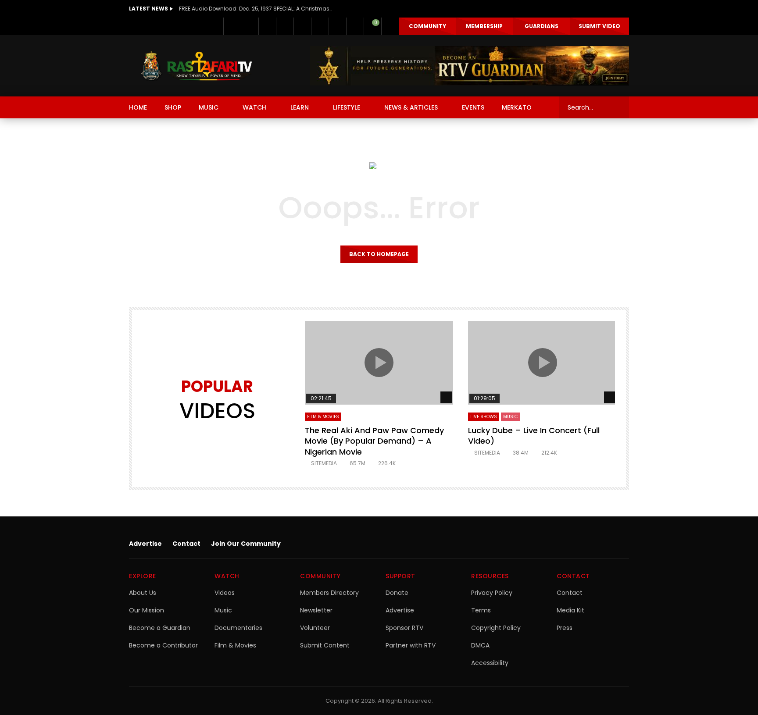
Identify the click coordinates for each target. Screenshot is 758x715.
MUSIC (208, 107)
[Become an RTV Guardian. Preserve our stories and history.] (469, 65)
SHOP (172, 107)
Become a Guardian (159, 627)
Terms (481, 610)
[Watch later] (337, 26)
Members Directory (329, 592)
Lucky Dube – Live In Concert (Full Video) (534, 435)
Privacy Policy (491, 592)
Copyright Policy (496, 627)
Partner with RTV (411, 645)
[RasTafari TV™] (196, 65)
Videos (225, 592)
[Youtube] (284, 26)
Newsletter (316, 610)
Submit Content (325, 645)
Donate (397, 592)
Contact (186, 543)
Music (223, 610)
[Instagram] (302, 26)
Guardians (541, 26)
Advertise (145, 543)
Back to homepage (379, 254)
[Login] (390, 26)
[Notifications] (355, 26)
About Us (142, 592)
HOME (138, 107)
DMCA (480, 645)
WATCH (254, 107)
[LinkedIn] (249, 26)
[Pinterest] (267, 26)
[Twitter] (232, 26)
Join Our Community (246, 543)
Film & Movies (323, 416)
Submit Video (599, 26)
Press (564, 627)
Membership (484, 26)
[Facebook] (214, 26)
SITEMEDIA (324, 463)
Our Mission (146, 610)
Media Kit (570, 610)
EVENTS (473, 107)
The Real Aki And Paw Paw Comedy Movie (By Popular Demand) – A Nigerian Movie (374, 441)
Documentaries (238, 627)
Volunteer (315, 627)
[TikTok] (320, 26)
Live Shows (483, 416)
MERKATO (517, 107)
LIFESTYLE (346, 107)
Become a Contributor (163, 645)
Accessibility (489, 662)
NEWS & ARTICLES (411, 107)
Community (427, 26)
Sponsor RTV (404, 627)
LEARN (299, 107)
